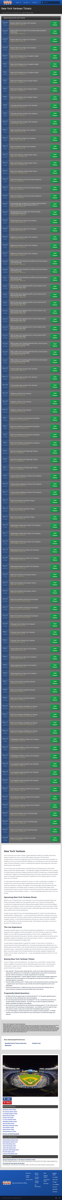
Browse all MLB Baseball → (12, 1134)
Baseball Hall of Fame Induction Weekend (15, 1044)
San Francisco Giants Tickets (10, 1111)
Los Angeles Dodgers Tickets (10, 1113)
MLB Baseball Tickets (17, 12)
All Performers (38, 1185)
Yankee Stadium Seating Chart (10, 1140)
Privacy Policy (28, 1176)
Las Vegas (55, 1177)
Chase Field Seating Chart (9, 1147)
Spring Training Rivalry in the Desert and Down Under (19, 1159)
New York (55, 1179)
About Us (28, 1173)
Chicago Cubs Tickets (8, 1117)
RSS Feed (46, 1183)
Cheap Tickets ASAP (8, 1198)
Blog (45, 1173)
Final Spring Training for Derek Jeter (14, 1163)
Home (3, 12)
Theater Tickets (37, 1181)
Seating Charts (46, 1176)
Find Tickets (55, 24)
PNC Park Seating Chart (9, 1151)
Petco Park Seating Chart (9, 1143)
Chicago (55, 1182)
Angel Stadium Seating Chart (10, 1142)
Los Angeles (56, 1184)
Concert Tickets (37, 1177)
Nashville (55, 1189)
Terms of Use (29, 1179)
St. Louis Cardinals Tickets (9, 1119)
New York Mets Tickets (8, 1123)
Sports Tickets (9, 12)
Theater (34, 2)
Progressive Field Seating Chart (11, 1149)
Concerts (26, 2)
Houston (55, 1187)
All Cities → (55, 1191)
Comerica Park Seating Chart (10, 1153)
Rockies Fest (36, 1043)
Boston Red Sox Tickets (8, 1115)
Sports (17, 2)
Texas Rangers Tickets (8, 1127)
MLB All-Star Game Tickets (9, 1109)
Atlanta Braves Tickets (8, 1129)
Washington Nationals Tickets (10, 1125)
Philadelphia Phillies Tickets (10, 1121)
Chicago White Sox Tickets (9, 1131)
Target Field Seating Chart (9, 1145)
